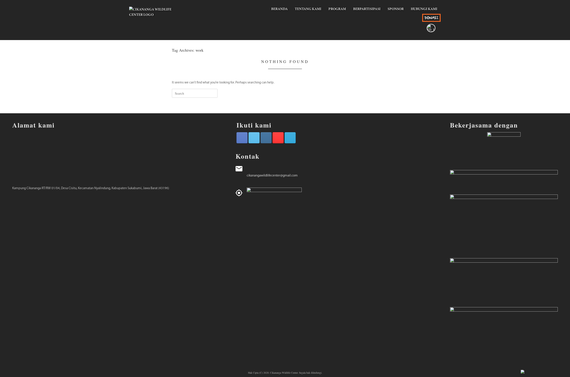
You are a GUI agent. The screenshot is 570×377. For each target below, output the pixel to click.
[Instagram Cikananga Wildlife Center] (266, 137)
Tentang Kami (308, 8)
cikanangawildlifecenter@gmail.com (272, 175)
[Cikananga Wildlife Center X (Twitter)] (254, 137)
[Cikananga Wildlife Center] (156, 18)
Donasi (431, 17)
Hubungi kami (424, 8)
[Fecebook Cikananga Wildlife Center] (242, 137)
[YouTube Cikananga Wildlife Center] (278, 137)
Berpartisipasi (367, 8)
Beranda (279, 8)
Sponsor (396, 8)
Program (337, 8)
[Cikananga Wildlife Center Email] (290, 137)
